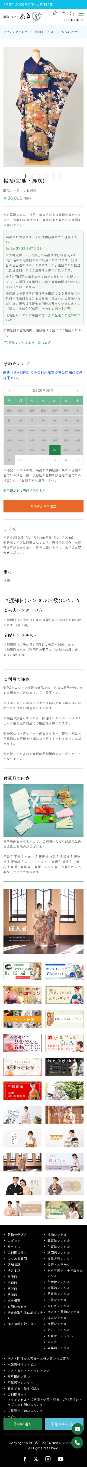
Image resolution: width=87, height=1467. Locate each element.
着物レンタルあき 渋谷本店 (29, 342)
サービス (14, 1246)
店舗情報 (14, 1264)
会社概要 (14, 1300)
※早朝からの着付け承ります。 (26, 490)
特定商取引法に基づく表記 (25, 1315)
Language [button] (72, 19)
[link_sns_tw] (35, 1458)
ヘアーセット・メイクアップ (29, 1370)
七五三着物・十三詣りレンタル (65, 1273)
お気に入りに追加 (44, 506)
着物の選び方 (17, 1234)
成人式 (52, 1342)
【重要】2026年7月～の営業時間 (27, 4)
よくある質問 (17, 1258)
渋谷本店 (67, 31)
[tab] (25, 176)
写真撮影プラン (19, 1376)
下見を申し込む (64, 1424)
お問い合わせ (17, 1306)
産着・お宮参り (59, 1264)
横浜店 (12, 1288)
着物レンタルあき (15, 31)
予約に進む (23, 1424)
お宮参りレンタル (61, 1336)
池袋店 (12, 1282)
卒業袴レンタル (59, 1287)
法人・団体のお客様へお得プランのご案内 (38, 1358)
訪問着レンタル (59, 1252)
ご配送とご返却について (25, 1410)
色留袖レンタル (59, 1246)
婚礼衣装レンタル (61, 1258)
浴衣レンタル (57, 1317)
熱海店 (12, 1294)
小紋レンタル (57, 1299)
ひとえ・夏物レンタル (64, 1311)
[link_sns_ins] (48, 1458)
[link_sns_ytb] (61, 1458)
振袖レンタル (57, 1234)
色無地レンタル (59, 1281)
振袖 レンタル (44, 31)
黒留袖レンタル (59, 1240)
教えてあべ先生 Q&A (23, 1388)
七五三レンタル (59, 1329)
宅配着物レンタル (21, 1382)
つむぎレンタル (59, 1305)
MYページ (15, 1416)
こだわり (14, 1240)
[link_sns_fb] (25, 1458)
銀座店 (12, 1276)
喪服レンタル (57, 1323)
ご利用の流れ (17, 1252)
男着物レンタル (59, 1293)
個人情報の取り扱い (22, 1323)
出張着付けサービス (22, 1364)
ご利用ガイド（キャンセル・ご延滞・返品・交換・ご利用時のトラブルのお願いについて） (45, 1399)
